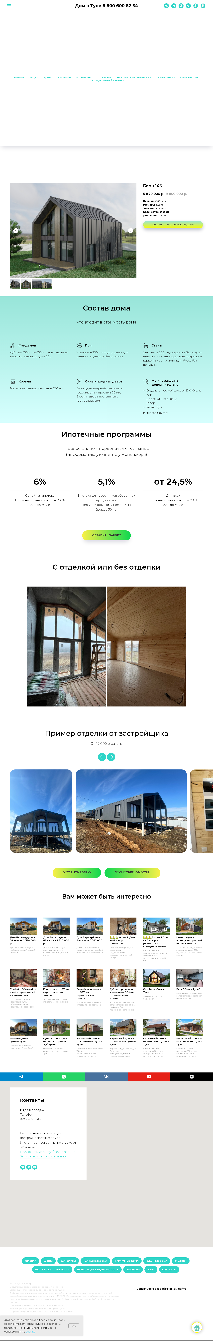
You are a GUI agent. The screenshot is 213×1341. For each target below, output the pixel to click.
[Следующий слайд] (130, 230)
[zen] (191, 1076)
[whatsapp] (181, 7)
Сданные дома (156, 1261)
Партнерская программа (134, 77)
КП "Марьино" (85, 77)
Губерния (64, 77)
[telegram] (173, 7)
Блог (151, 1269)
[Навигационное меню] (9, 5)
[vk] (166, 7)
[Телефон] (188, 7)
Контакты (169, 1269)
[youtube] (149, 1076)
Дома (47, 77)
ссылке (30, 1331)
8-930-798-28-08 (32, 1119)
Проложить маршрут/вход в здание (47, 1152)
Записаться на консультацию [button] (43, 1156)
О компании (165, 77)
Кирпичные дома (126, 1261)
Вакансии (133, 1269)
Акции (34, 77)
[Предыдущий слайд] (15, 230)
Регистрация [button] (189, 77)
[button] (106, 535)
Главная (18, 77)
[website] (195, 7)
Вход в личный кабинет (108, 80)
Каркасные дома (95, 1261)
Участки (105, 77)
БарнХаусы (68, 1261)
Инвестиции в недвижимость (97, 1269)
